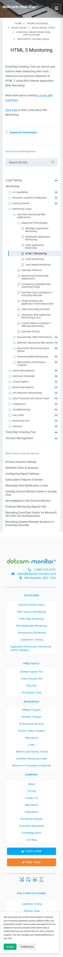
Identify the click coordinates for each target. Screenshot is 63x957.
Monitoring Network (31, 818)
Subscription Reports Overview (24, 479)
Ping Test (31, 685)
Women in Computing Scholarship (31, 765)
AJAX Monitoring (34, 259)
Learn (31, 744)
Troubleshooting (21, 409)
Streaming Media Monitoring (32, 356)
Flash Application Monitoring (34, 246)
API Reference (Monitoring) (27, 392)
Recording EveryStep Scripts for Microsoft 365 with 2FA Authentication (31, 514)
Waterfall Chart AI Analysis (21, 467)
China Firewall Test (31, 678)
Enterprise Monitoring (31, 825)
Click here (11, 110)
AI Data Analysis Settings (20, 462)
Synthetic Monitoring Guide (31, 758)
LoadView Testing (31, 903)
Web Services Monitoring (31, 611)
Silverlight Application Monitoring (36, 230)
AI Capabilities (20, 192)
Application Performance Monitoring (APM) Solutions (30, 648)
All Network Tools (31, 692)
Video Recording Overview (35, 309)
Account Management (19, 438)
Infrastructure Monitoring (32, 632)
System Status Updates (31, 730)
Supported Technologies (23, 132)
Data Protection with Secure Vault (31, 398)
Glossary (17, 426)
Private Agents (21, 381)
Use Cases (18, 415)
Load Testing (14, 180)
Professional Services (31, 723)
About (31, 783)
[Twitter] (28, 879)
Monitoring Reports (23, 387)
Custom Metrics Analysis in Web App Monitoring (36, 324)
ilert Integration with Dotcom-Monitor (28, 500)
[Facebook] (22, 879)
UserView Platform (31, 270)
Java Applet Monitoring (38, 264)
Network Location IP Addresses (30, 197)
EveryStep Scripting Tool (21, 432)
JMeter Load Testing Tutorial (32, 751)
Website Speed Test (31, 671)
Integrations (19, 404)
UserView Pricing (30, 331)
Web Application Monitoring (31, 625)
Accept (10, 946)
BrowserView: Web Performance (34, 337)
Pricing (32, 790)
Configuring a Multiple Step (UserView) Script (36, 285)
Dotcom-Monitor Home (31, 604)
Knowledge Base (31, 832)
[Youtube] (41, 879)
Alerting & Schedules (24, 376)
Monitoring (12, 186)
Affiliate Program (31, 709)
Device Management (24, 370)
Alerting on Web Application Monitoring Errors (36, 316)
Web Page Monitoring (31, 618)
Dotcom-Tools (31, 910)
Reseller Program (32, 716)
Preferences (27, 946)
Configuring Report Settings (22, 473)
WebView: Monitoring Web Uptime (35, 342)
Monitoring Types (22, 208)
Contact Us (31, 797)
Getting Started (21, 203)
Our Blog (31, 839)
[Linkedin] (35, 879)
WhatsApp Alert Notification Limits (26, 485)
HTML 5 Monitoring (36, 253)
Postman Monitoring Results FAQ (25, 506)
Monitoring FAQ (21, 420)
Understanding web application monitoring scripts (37, 302)
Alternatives (31, 737)
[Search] (52, 162)
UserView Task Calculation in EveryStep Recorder (36, 294)
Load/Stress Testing (31, 639)
